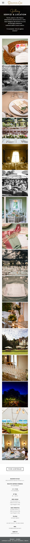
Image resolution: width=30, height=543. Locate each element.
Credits (26, 540)
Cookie (18, 539)
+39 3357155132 (10, 523)
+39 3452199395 (20, 523)
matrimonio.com (15, 533)
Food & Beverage (15, 469)
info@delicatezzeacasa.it (15, 528)
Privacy (12, 539)
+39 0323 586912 (15, 518)
